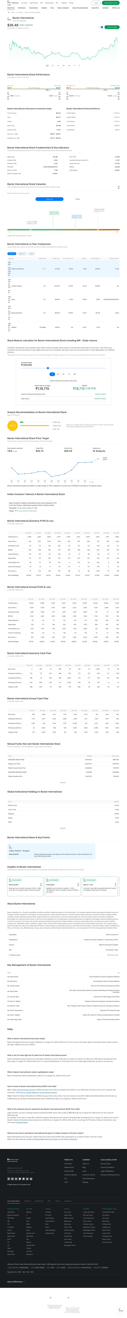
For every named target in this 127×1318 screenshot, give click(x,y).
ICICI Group (67, 1239)
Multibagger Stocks (89, 1230)
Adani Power (11, 1236)
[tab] (13, 1202)
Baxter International (18, 269)
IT (27, 1215)
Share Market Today (108, 1212)
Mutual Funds (49, 3)
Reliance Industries (13, 1215)
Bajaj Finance (11, 1233)
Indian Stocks (34, 3)
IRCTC (9, 1239)
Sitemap (85, 1182)
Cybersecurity (49, 1233)
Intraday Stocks (107, 1242)
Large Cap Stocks (88, 1212)
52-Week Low (106, 1227)
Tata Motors (11, 1212)
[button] (100, 27)
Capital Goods (30, 1245)
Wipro (9, 1248)
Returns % (22, 253)
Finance (28, 1248)
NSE (23, 1272)
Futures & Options (70, 1175)
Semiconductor (49, 1221)
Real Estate (29, 1236)
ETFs (41, 3)
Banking (28, 1212)
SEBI (19, 1272)
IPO (57, 3)
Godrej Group (68, 1236)
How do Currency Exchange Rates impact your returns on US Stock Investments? (48, 1139)
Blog (84, 1167)
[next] (117, 885)
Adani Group (68, 1215)
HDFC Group (68, 1227)
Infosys (9, 1230)
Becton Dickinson (17, 313)
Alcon (13, 299)
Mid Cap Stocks (88, 1215)
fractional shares (22, 1122)
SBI (8, 1221)
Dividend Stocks (88, 1224)
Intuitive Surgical (17, 286)
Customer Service (88, 1175)
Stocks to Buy (106, 1239)
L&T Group (67, 1233)
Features (64, 3)
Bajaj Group (67, 1221)
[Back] (8, 12)
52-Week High (106, 1224)
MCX (31, 1272)
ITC (8, 1242)
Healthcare (29, 1254)
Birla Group (67, 1224)
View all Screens (88, 1233)
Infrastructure (30, 1233)
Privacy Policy (106, 1164)
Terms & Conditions (107, 1167)
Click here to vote (112, 955)
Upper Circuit (106, 1230)
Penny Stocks (87, 1221)
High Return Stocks (89, 1227)
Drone (47, 1227)
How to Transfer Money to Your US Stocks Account (38, 1092)
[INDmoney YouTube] (20, 1179)
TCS (8, 1224)
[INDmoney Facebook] (8, 1179)
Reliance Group (68, 1218)
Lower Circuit (106, 1233)
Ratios (31, 253)
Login (96, 3)
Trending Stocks (107, 1236)
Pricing (71, 3)
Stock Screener (88, 1236)
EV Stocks (48, 1215)
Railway (28, 1242)
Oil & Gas (29, 1251)
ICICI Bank (10, 1227)
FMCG (28, 1224)
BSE (27, 1272)
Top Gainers (105, 1215)
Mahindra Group (69, 1230)
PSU (27, 1239)
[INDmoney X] (16, 1179)
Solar (46, 1224)
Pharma (28, 1218)
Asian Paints (11, 1254)
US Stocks (24, 3)
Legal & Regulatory (107, 1171)
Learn (84, 1171)
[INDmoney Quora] (31, 1179)
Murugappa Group (69, 1245)
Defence (28, 1227)
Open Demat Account (110, 3)
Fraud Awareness (88, 1178)
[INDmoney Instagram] (23, 1179)
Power (28, 1230)
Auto (27, 1221)
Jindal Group (68, 1242)
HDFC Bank (10, 1218)
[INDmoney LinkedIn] (12, 1179)
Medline (14, 327)
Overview (12, 253)
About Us (85, 1164)
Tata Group (67, 1212)
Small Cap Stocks (88, 1218)
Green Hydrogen (50, 1230)
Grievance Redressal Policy (110, 1175)
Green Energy (49, 1218)
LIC (8, 1245)
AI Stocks (48, 1212)
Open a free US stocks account (24, 1090)
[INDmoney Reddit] (27, 1179)
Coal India (10, 1251)
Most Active (105, 1221)
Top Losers (105, 1218)
